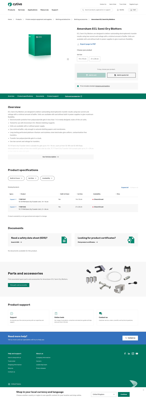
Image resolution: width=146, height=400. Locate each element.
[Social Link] (125, 353)
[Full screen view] (68, 59)
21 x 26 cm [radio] (95, 59)
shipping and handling (103, 86)
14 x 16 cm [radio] (82, 59)
